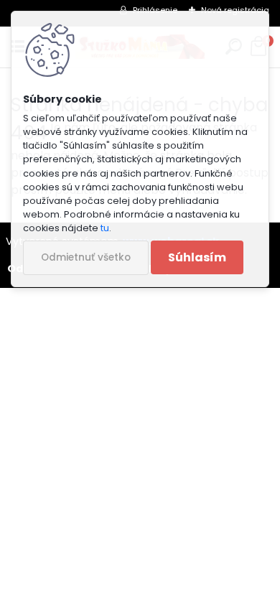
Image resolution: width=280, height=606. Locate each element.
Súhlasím (197, 257)
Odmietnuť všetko (86, 257)
